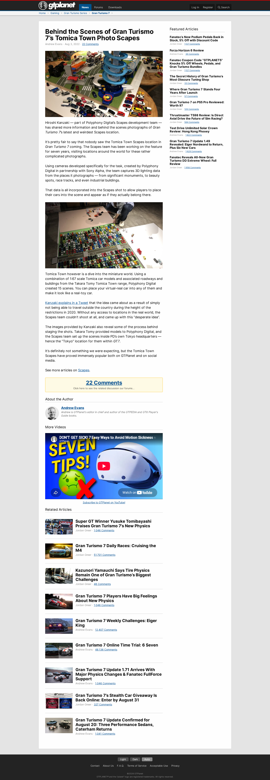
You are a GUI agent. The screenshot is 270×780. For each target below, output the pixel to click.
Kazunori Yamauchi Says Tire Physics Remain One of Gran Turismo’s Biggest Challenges (113, 575)
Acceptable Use (159, 765)
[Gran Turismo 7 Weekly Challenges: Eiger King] (60, 626)
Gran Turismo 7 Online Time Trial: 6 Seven (116, 645)
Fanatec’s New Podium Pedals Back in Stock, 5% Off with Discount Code (197, 38)
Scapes (83, 370)
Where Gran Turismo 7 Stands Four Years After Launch (195, 90)
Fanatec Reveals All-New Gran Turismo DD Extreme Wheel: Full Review (193, 160)
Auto (147, 759)
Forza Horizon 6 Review (187, 50)
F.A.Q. (120, 765)
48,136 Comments (106, 649)
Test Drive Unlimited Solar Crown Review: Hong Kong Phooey (194, 129)
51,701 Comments (104, 554)
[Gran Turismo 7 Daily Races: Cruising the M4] (60, 551)
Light (123, 759)
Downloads (115, 7)
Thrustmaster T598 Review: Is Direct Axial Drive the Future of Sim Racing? (196, 116)
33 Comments (191, 83)
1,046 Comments (104, 530)
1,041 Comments (105, 733)
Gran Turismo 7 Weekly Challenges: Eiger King (116, 623)
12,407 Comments (106, 629)
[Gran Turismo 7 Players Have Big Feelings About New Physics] (60, 602)
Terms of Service (137, 765)
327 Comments (103, 704)
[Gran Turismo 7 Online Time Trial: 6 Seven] (60, 651)
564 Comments (191, 122)
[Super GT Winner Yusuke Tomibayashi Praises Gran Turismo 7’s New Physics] (60, 527)
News (85, 7)
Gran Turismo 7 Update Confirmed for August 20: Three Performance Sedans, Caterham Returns (114, 725)
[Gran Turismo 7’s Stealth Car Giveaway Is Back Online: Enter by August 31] (60, 701)
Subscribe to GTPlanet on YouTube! (104, 502)
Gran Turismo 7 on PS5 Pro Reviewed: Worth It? (197, 103)
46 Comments (102, 584)
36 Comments (192, 54)
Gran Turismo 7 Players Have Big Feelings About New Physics (116, 598)
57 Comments (191, 96)
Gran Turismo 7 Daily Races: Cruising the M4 (115, 548)
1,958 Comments (192, 167)
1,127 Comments (192, 44)
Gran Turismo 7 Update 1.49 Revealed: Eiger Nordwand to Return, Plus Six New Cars (196, 144)
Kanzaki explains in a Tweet (66, 303)
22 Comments (90, 44)
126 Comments (191, 109)
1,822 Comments (194, 135)
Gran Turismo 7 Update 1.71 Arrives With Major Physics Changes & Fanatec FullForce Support (118, 674)
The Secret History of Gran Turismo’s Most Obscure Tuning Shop (196, 77)
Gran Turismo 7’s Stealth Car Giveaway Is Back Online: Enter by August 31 (116, 697)
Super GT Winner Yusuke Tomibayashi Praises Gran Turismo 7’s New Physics (113, 523)
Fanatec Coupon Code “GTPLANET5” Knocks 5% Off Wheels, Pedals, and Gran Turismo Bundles (196, 63)
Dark (135, 759)
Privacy (175, 765)
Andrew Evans (72, 408)
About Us (108, 765)
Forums (98, 7)
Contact (95, 765)
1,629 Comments (194, 151)
